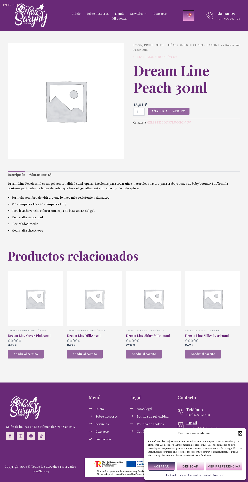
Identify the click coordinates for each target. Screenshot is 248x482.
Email (191, 422)
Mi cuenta (119, 18)
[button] (240, 433)
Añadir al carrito (169, 111)
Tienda (119, 13)
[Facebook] (10, 436)
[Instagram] (20, 436)
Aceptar (161, 466)
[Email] (180, 425)
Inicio (76, 13)
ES (18, 5)
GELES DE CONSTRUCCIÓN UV (200, 45)
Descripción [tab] (16, 175)
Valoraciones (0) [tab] (40, 175)
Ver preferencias (224, 466)
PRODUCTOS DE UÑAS (160, 45)
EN (5, 5)
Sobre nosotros (97, 13)
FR (9, 5)
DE (14, 5)
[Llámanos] (210, 16)
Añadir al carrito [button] (26, 354)
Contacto (160, 13)
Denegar (190, 466)
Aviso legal (218, 475)
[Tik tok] (41, 436)
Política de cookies (176, 475)
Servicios (137, 13)
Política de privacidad (199, 475)
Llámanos (225, 13)
